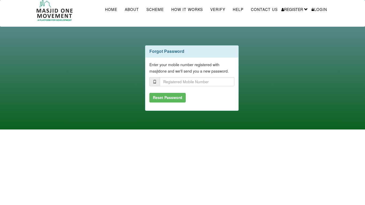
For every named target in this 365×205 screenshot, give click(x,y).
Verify (217, 9)
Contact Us (264, 9)
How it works (187, 9)
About (132, 9)
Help (238, 9)
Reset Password (167, 97)
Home (111, 9)
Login (320, 9)
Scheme (155, 9)
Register (294, 9)
